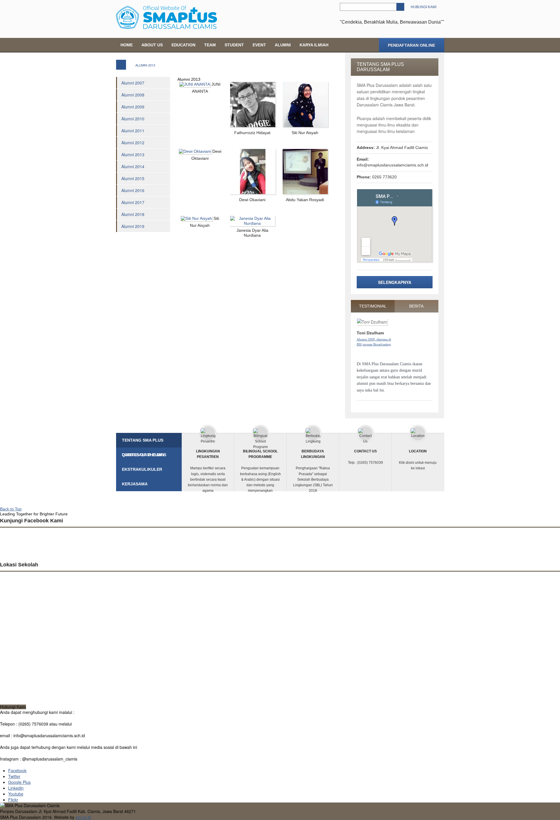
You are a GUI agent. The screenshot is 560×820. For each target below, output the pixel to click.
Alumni (283, 45)
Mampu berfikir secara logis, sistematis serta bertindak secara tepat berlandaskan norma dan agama (208, 471)
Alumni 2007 (132, 83)
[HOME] (121, 65)
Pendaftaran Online (411, 45)
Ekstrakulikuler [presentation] (142, 469)
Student (234, 45)
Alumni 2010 (132, 119)
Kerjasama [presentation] (135, 484)
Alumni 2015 (132, 178)
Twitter (14, 776)
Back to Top (11, 509)
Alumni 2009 (132, 107)
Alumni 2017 (132, 202)
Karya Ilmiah (314, 45)
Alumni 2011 (132, 131)
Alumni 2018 (132, 214)
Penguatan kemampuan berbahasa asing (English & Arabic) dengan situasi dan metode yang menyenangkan (260, 471)
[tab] (373, 306)
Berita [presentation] (416, 306)
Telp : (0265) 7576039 (365, 457)
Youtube (15, 794)
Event (259, 45)
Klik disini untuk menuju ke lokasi (418, 459)
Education (183, 45)
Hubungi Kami (423, 7)
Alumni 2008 (132, 95)
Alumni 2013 (132, 154)
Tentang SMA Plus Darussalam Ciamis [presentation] (144, 442)
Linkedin (16, 788)
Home (126, 45)
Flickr (13, 800)
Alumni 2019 (132, 226)
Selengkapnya (394, 282)
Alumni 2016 (132, 190)
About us (152, 45)
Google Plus (19, 782)
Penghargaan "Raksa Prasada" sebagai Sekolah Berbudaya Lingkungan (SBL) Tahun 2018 (313, 471)
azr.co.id (83, 817)
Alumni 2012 (132, 142)
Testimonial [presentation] (372, 306)
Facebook (17, 770)
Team (210, 45)
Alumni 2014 (132, 166)
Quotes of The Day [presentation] (143, 454)
